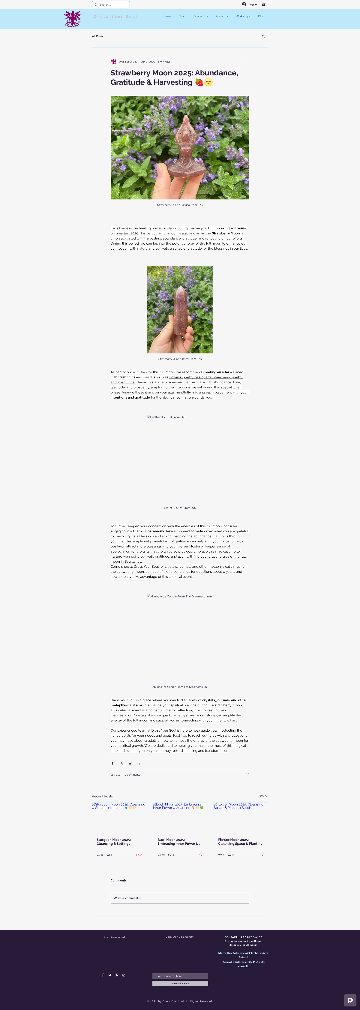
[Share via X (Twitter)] (121, 763)
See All (264, 795)
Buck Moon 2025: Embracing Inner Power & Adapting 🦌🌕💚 (178, 842)
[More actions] (247, 61)
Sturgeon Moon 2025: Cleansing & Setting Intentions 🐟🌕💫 (114, 842)
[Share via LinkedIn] (131, 763)
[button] (263, 4)
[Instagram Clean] (123, 975)
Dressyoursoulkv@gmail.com (243, 940)
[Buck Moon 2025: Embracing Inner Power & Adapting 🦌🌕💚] (180, 818)
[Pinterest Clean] (116, 975)
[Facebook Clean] (103, 975)
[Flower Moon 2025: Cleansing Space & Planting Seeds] (241, 818)
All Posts (97, 36)
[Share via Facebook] (112, 763)
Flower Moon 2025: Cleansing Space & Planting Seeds (240, 842)
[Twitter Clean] (110, 975)
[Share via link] (140, 763)
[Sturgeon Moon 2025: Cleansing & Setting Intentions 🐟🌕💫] (119, 818)
